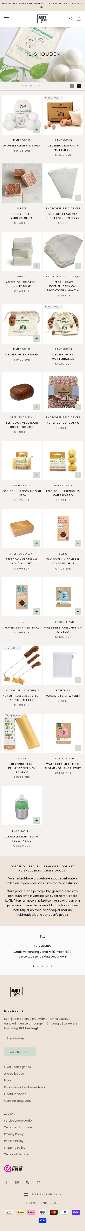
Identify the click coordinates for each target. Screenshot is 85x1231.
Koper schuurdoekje (63, 422)
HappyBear (63, 690)
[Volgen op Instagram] (17, 1182)
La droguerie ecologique (63, 208)
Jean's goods (22, 140)
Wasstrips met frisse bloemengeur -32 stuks (63, 766)
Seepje (63, 553)
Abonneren (20, 1052)
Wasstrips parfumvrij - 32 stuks (63, 629)
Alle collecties (14, 1074)
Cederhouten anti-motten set (63, 147)
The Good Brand (63, 622)
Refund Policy (14, 1141)
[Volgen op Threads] (28, 1182)
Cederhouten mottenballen (63, 356)
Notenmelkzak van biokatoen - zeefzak (63, 216)
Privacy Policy (14, 1134)
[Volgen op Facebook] (6, 1182)
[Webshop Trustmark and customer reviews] (42, 1168)
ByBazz (21, 208)
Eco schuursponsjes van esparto (63, 493)
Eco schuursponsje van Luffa (21, 493)
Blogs (8, 1080)
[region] (42, 946)
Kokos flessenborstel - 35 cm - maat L (22, 698)
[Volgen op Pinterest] (38, 1182)
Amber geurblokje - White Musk (22, 284)
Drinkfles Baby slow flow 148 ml (22, 838)
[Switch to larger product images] (72, 86)
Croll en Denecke (22, 417)
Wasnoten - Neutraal (22, 627)
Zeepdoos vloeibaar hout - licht (22, 561)
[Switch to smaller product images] (79, 86)
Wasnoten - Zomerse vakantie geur (63, 561)
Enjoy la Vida (22, 485)
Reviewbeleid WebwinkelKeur (24, 1087)
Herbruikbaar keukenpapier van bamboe (21, 768)
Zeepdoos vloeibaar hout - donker (22, 425)
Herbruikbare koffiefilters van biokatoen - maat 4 (63, 286)
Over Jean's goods (17, 1067)
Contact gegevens (17, 1101)
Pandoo (22, 758)
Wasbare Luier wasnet (63, 696)
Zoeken (9, 1114)
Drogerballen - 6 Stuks (22, 145)
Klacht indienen (15, 1094)
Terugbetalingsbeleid (19, 1127)
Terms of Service (16, 1154)
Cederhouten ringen (21, 354)
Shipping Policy (14, 1148)
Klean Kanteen (22, 831)
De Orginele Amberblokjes (22, 216)
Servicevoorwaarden (19, 1121)
